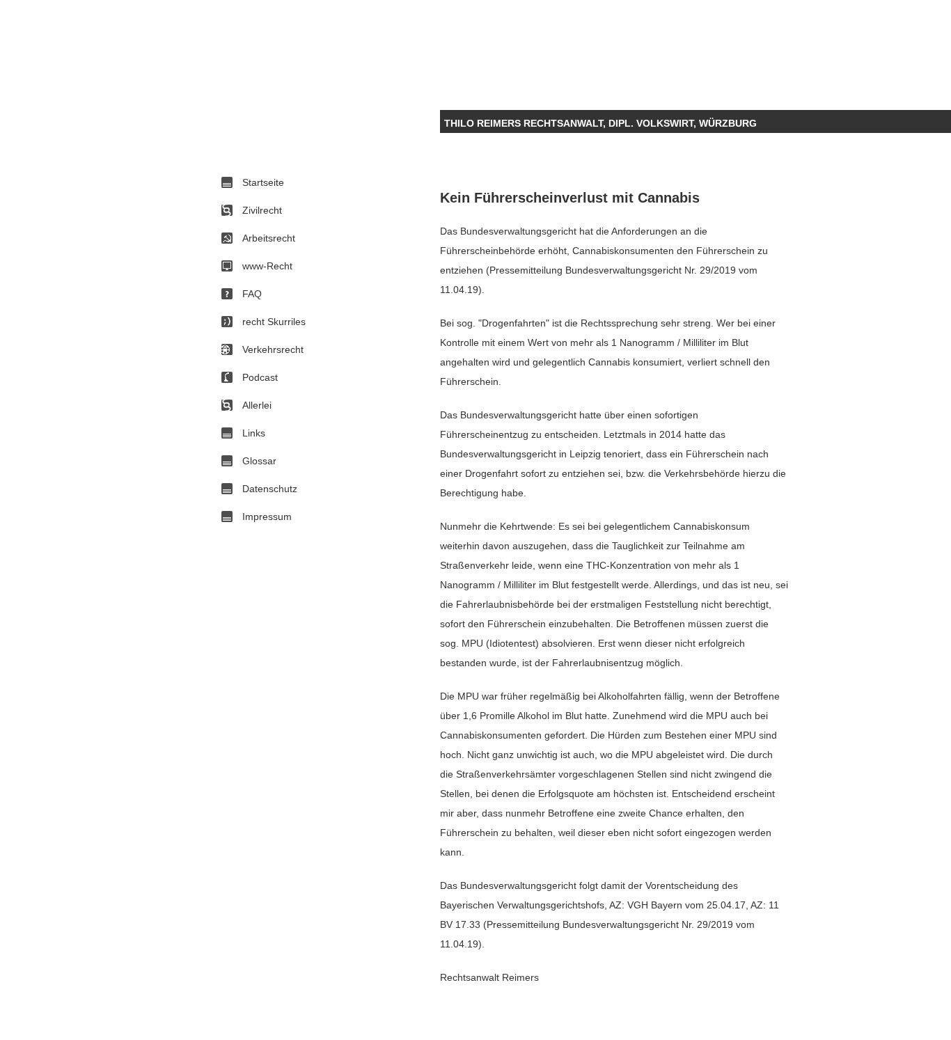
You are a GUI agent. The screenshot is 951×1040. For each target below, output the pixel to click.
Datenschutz (269, 488)
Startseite (263, 182)
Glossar (259, 460)
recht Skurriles (274, 321)
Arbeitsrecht (268, 238)
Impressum (267, 516)
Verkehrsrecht (273, 349)
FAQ (252, 293)
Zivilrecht (262, 210)
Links (253, 433)
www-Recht (267, 265)
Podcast (260, 377)
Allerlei (257, 405)
